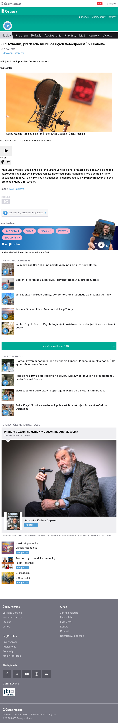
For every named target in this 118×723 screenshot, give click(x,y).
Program (84, 17)
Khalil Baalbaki (59, 133)
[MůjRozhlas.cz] (6, 68)
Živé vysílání (11, 237)
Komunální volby (12, 617)
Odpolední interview (13, 53)
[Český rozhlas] (11, 3)
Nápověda (66, 617)
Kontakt (64, 631)
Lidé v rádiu (66, 622)
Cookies (7, 714)
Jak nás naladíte (69, 612)
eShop (6, 626)
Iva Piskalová (16, 188)
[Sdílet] (8, 162)
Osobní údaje (21, 714)
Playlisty (70, 35)
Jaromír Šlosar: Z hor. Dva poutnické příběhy (44, 309)
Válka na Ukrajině (12, 612)
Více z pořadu (13, 356)
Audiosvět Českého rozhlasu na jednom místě (25, 252)
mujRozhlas (8, 223)
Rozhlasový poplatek (72, 635)
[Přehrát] (6, 151)
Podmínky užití (38, 714)
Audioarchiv (98, 17)
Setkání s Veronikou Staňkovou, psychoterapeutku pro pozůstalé (57, 279)
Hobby (6, 35)
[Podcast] (3, 162)
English (52, 714)
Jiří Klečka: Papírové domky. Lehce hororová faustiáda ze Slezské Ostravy (63, 294)
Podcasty (8, 651)
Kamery (112, 17)
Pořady (36, 35)
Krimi (28, 231)
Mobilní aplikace (12, 655)
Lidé (82, 35)
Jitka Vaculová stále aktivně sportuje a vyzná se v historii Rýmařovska (60, 390)
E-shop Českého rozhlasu (21, 424)
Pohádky (44, 231)
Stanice (7, 622)
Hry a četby (11, 231)
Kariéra (64, 626)
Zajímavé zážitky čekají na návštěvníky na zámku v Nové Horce (56, 265)
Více (107, 35)
